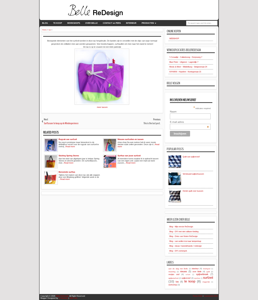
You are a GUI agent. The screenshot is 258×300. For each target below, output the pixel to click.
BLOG (45, 23)
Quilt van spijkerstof (191, 157)
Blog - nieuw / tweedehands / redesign (185, 246)
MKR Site (73, 298)
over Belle (197, 271)
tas (177, 281)
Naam (173, 111)
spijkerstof (186, 278)
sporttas (197, 278)
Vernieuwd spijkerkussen (193, 174)
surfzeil (208, 277)
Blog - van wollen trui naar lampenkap (185, 241)
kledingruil (206, 269)
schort (188, 274)
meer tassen (102, 107)
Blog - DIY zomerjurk (178, 251)
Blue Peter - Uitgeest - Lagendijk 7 (183, 62)
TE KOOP (57, 23)
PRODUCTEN (148, 23)
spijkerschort (173, 278)
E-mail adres (189, 121)
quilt (208, 272)
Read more (70, 146)
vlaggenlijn (206, 282)
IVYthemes (63, 298)
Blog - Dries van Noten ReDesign (183, 236)
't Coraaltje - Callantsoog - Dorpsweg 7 (185, 57)
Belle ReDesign (62, 296)
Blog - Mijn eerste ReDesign (181, 227)
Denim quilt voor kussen (193, 191)
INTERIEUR (131, 23)
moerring (172, 272)
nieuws (183, 271)
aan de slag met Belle (178, 269)
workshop (172, 285)
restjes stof (173, 274)
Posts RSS (197, 296)
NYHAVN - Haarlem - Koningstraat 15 (185, 72)
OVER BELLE (91, 23)
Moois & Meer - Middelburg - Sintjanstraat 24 (188, 67)
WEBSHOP (174, 38)
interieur (195, 269)
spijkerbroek (202, 274)
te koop (189, 281)
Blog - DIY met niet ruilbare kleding (184, 231)
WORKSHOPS (73, 23)
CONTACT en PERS (112, 23)
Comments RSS (211, 296)
